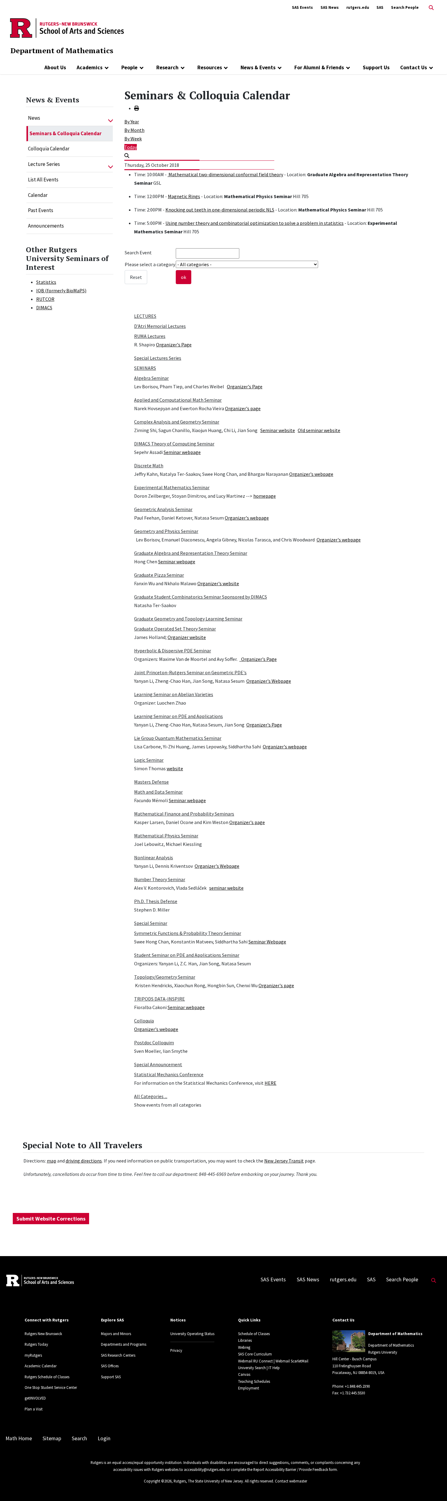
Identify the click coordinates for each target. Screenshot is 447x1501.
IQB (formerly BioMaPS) (61, 290)
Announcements (46, 225)
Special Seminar (150, 923)
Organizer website (187, 637)
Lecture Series (44, 164)
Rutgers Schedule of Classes (47, 1376)
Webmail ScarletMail (291, 1360)
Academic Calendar (41, 1365)
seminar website (226, 888)
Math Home (18, 1438)
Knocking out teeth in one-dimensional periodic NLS (219, 210)
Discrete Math (148, 465)
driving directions (84, 1161)
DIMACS (44, 307)
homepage (264, 496)
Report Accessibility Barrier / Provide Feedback (290, 1469)
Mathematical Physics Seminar (166, 836)
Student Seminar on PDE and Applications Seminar (186, 955)
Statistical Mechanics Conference (168, 1074)
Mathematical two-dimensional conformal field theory (225, 174)
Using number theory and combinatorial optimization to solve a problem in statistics (254, 223)
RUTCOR (45, 299)
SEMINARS (145, 368)
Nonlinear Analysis (153, 857)
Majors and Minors (116, 1333)
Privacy (176, 1350)
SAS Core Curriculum (255, 1354)
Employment (248, 1388)
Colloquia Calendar (48, 148)
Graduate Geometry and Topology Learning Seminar (188, 619)
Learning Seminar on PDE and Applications (178, 716)
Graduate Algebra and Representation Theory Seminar (190, 553)
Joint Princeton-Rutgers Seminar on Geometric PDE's (190, 672)
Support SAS (111, 1376)
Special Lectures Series (157, 358)
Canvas (244, 1374)
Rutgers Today (36, 1344)
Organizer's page (243, 408)
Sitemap (52, 1438)
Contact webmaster (291, 1481)
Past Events (40, 210)
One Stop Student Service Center (51, 1387)
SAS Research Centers (118, 1355)
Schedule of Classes (254, 1333)
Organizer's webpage (311, 474)
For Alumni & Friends (319, 67)
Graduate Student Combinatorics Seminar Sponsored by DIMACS (200, 597)
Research (167, 67)
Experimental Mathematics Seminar (172, 487)
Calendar (37, 195)
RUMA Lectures (149, 336)
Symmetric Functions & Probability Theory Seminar (187, 933)
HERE (270, 1083)
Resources (209, 67)
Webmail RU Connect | (256, 1360)
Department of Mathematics (61, 50)
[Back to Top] (434, 1486)
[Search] (126, 156)
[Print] (136, 108)
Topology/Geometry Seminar (164, 977)
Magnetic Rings (184, 196)
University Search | (253, 1367)
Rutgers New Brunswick (43, 1333)
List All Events (43, 179)
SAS (379, 7)
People (129, 67)
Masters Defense (151, 782)
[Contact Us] (431, 67)
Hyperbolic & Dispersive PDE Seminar (172, 650)
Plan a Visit (34, 1409)
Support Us (376, 67)
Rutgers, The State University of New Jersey (208, 1481)
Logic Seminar (149, 760)
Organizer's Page (174, 345)
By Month (134, 130)
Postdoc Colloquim (154, 1042)
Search (79, 1438)
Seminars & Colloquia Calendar (65, 133)
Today (130, 147)
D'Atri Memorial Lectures (160, 326)
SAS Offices (110, 1365)
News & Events (258, 67)
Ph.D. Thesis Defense (155, 901)
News (34, 118)
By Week (133, 139)
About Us (55, 67)
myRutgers (33, 1355)
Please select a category (150, 264)
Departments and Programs (123, 1344)
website (175, 768)
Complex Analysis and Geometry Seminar (176, 422)
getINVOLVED (35, 1398)
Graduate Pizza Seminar (159, 575)
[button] (110, 118)
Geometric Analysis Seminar (163, 509)
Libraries (245, 1340)
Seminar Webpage (267, 942)
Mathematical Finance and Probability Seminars (184, 814)
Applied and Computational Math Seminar (178, 400)
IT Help (274, 1367)
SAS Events (302, 7)
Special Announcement (158, 1064)
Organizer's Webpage (268, 681)
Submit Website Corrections (50, 1218)
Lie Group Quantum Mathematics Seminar (177, 738)
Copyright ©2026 (158, 1481)
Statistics (46, 282)
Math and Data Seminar (158, 792)
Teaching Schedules (254, 1381)
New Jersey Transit (284, 1161)
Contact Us (413, 67)
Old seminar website (319, 430)
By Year (131, 121)
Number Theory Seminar (159, 879)
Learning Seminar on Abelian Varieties (173, 694)
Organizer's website (218, 583)
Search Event (138, 252)
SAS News (330, 7)
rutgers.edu (357, 7)
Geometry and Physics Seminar (166, 531)
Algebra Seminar (151, 378)
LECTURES (145, 316)
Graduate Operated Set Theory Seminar (175, 629)
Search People (405, 7)
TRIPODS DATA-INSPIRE (159, 999)
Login (104, 1438)
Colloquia (144, 1021)
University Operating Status (192, 1333)
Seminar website (277, 430)
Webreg (244, 1347)
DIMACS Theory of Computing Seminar (174, 444)
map (51, 1161)
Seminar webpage (182, 452)
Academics (89, 67)
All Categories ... (150, 1096)
